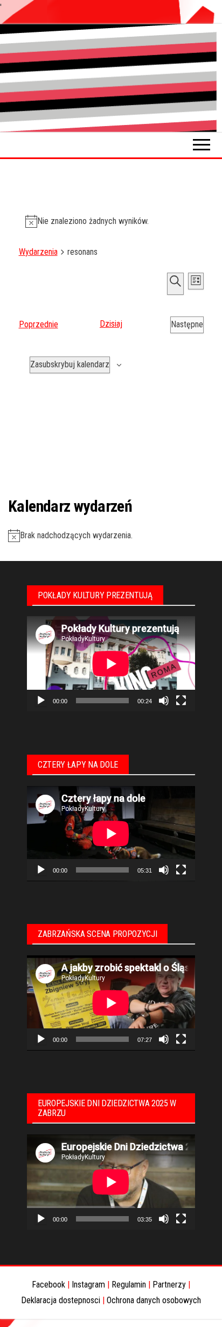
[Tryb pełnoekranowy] (181, 700)
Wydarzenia (38, 252)
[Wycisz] (163, 700)
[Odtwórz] (41, 700)
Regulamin (129, 1284)
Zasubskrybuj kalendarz (69, 364)
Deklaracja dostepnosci (60, 1300)
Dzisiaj (111, 324)
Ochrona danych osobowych (154, 1300)
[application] (111, 663)
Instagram (88, 1284)
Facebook (48, 1284)
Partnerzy (169, 1284)
